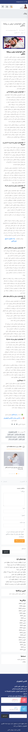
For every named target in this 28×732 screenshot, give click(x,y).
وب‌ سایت (22, 522)
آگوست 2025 (22, 611)
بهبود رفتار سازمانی (20, 434)
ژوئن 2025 (23, 616)
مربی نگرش (22, 439)
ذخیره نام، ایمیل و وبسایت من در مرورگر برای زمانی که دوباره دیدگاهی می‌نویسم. (15, 534)
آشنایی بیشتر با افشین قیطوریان (12, 418)
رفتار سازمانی (21, 437)
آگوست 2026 (22, 604)
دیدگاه (22, 491)
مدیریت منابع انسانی (11, 437)
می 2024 (23, 647)
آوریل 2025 (23, 621)
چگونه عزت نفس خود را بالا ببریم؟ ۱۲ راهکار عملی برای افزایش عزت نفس (14, 468)
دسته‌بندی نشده (21, 659)
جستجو (24, 549)
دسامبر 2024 (22, 630)
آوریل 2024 (23, 650)
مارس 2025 (23, 623)
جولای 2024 (22, 642)
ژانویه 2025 (23, 628)
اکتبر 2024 (23, 635)
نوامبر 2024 (23, 633)
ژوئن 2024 (23, 645)
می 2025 (23, 618)
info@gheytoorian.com (20, 2)
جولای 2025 (22, 613)
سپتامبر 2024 (22, 637)
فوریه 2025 (23, 625)
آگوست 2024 (22, 640)
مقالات (22, 33)
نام (23, 508)
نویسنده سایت (8, 30)
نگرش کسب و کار (13, 439)
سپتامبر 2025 (22, 608)
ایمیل (23, 515)
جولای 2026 (22, 606)
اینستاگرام (14, 415)
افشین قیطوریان (13, 432)
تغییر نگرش (10, 434)
